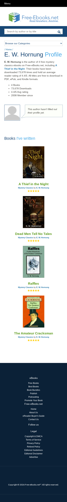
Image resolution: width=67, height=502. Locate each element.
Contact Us (33, 419)
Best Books (33, 386)
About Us (33, 412)
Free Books (33, 383)
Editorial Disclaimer (33, 453)
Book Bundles (33, 390)
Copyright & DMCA (33, 436)
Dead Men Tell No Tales (33, 234)
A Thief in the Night (33, 184)
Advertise (33, 457)
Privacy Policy (33, 443)
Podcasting (33, 397)
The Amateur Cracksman (33, 333)
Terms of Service (33, 440)
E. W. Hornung (42, 188)
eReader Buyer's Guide (33, 416)
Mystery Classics (25, 188)
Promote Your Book (34, 400)
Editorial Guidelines (33, 450)
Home (9, 49)
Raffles (33, 283)
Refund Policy (33, 447)
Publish (33, 393)
